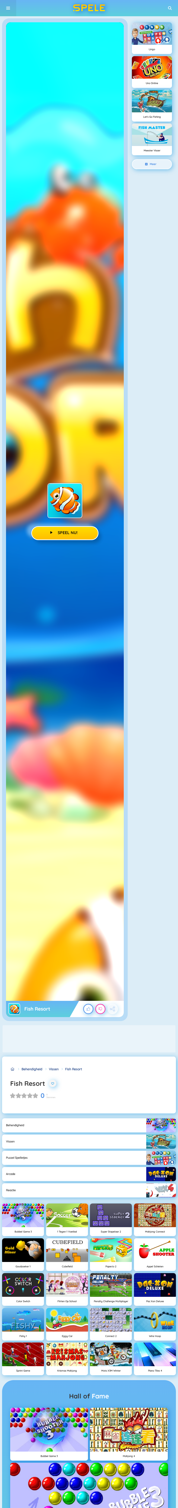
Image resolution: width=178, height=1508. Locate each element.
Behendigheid (32, 1069)
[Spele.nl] (12, 1069)
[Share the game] (113, 1009)
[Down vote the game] (100, 1009)
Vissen (54, 1069)
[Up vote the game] (88, 1009)
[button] (170, 8)
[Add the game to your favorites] (52, 1083)
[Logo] (89, 8)
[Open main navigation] (8, 8)
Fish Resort (73, 1069)
